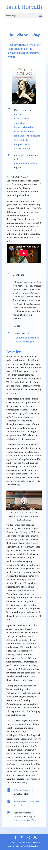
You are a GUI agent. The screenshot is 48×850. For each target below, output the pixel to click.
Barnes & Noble (21, 118)
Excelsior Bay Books (24, 131)
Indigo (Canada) (22, 144)
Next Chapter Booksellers (27, 135)
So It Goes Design (34, 846)
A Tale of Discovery (23, 790)
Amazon (18, 114)
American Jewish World (25, 820)
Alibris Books (20, 123)
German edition (22, 148)
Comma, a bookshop (24, 127)
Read (26, 801)
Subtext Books (21, 140)
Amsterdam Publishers (25, 163)
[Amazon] (35, 837)
